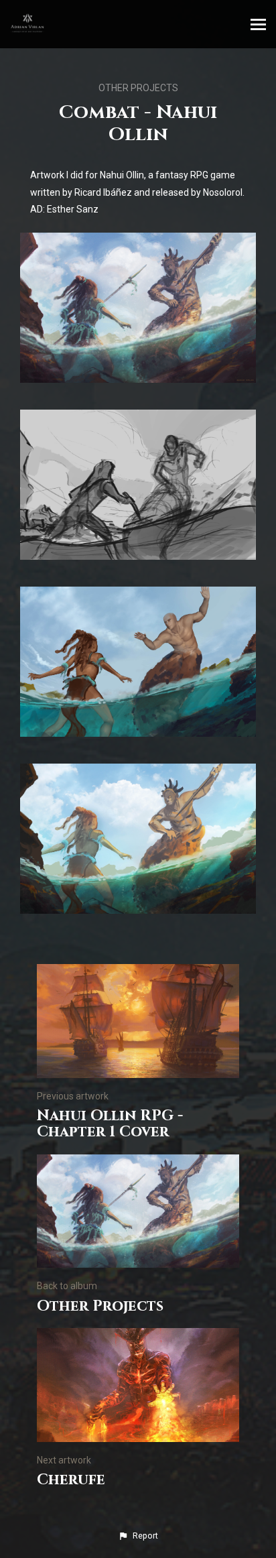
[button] (138, 1536)
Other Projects (138, 87)
